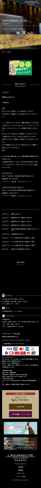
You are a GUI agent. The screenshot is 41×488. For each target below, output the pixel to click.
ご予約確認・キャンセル (20, 414)
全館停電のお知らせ (17, 234)
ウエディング (20, 473)
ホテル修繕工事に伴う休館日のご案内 (23, 238)
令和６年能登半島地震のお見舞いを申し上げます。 (25, 229)
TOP (3, 52)
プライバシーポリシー (20, 464)
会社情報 (20, 467)
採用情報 (20, 470)
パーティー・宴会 (20, 476)
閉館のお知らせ (16, 214)
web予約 (20, 406)
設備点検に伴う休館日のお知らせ (21, 218)
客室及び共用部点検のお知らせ (21, 249)
